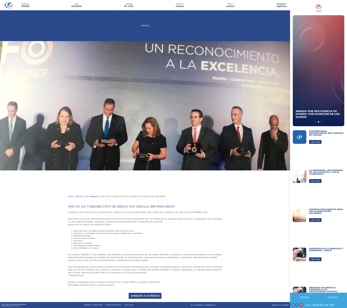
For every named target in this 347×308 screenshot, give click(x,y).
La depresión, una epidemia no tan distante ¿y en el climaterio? (326, 172)
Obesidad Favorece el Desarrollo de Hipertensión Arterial (323, 289)
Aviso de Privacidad (113, 305)
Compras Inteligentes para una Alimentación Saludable (326, 211)
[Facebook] (293, 305)
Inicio (70, 196)
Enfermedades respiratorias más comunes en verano (326, 133)
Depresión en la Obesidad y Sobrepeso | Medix (326, 249)
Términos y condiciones (93, 305)
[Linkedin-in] (297, 305)
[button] (315, 122)
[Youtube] (301, 305)
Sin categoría (92, 196)
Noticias (79, 196)
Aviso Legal (129, 305)
